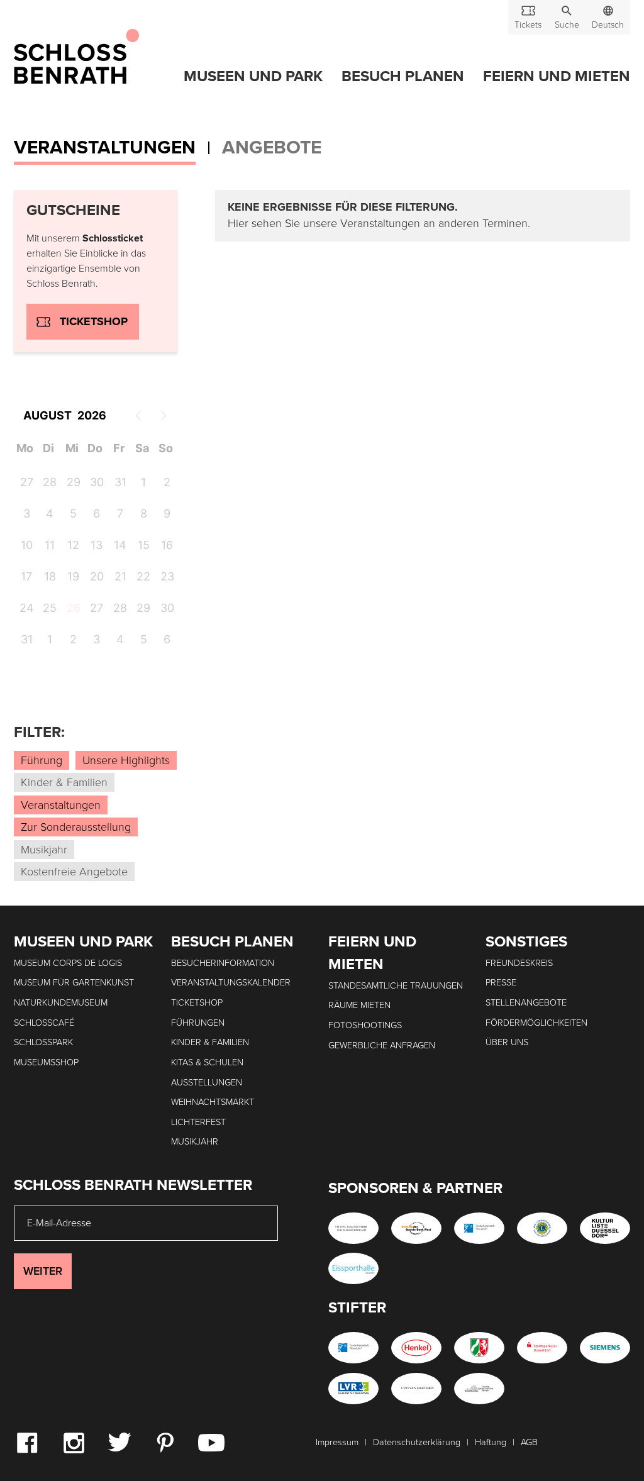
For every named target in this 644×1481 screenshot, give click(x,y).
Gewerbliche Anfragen (381, 1045)
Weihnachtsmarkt (212, 1102)
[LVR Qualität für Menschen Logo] (353, 1388)
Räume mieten (359, 1005)
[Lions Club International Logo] (542, 1228)
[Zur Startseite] (76, 57)
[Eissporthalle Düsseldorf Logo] (353, 1268)
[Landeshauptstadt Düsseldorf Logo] (479, 1228)
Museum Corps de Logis (68, 963)
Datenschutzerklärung (416, 1442)
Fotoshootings (365, 1025)
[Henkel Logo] (416, 1347)
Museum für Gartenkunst (74, 982)
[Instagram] (73, 1442)
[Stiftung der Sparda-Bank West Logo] (416, 1228)
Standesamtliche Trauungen (395, 985)
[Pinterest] (165, 1442)
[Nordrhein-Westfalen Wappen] (479, 1347)
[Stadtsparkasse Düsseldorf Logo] (542, 1347)
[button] (566, 17)
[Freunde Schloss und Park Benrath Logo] (479, 1388)
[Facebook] (27, 1442)
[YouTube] (211, 1442)
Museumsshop (46, 1062)
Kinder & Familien (210, 1042)
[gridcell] (72, 610)
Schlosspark (43, 1042)
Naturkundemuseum (61, 1002)
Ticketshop (94, 321)
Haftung (490, 1442)
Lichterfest (198, 1122)
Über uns (507, 1042)
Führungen (198, 1023)
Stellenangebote (526, 1002)
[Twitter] (119, 1441)
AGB (529, 1442)
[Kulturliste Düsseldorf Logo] (605, 1228)
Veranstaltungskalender (231, 982)
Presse (501, 982)
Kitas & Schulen (207, 1062)
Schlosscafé (44, 1023)
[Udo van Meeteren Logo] (416, 1388)
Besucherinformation (222, 963)
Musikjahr (194, 1141)
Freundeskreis (519, 963)
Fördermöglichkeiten (536, 1023)
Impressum (337, 1442)
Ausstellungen (206, 1082)
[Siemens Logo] (605, 1347)
